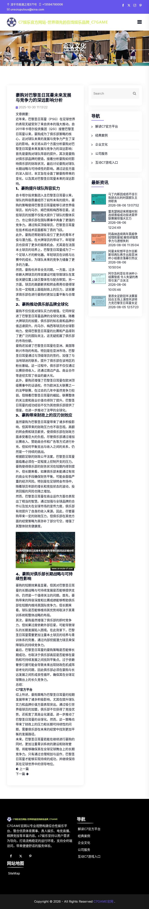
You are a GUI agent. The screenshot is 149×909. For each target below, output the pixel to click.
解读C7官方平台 (106, 126)
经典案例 (101, 135)
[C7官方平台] (72, 22)
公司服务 (101, 153)
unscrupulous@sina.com (27, 9)
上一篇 (23, 769)
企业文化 (101, 144)
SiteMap (14, 873)
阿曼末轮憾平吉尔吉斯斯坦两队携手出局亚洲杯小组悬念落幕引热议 (122, 254)
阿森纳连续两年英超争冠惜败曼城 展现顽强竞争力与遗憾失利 (123, 237)
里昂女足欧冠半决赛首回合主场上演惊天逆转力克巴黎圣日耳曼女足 (122, 299)
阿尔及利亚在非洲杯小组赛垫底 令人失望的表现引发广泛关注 (123, 277)
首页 (67, 52)
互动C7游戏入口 (106, 162)
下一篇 (21, 774)
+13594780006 (52, 4)
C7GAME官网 (103, 901)
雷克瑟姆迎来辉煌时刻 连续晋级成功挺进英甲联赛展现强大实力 (122, 215)
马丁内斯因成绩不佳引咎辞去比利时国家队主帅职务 (122, 197)
